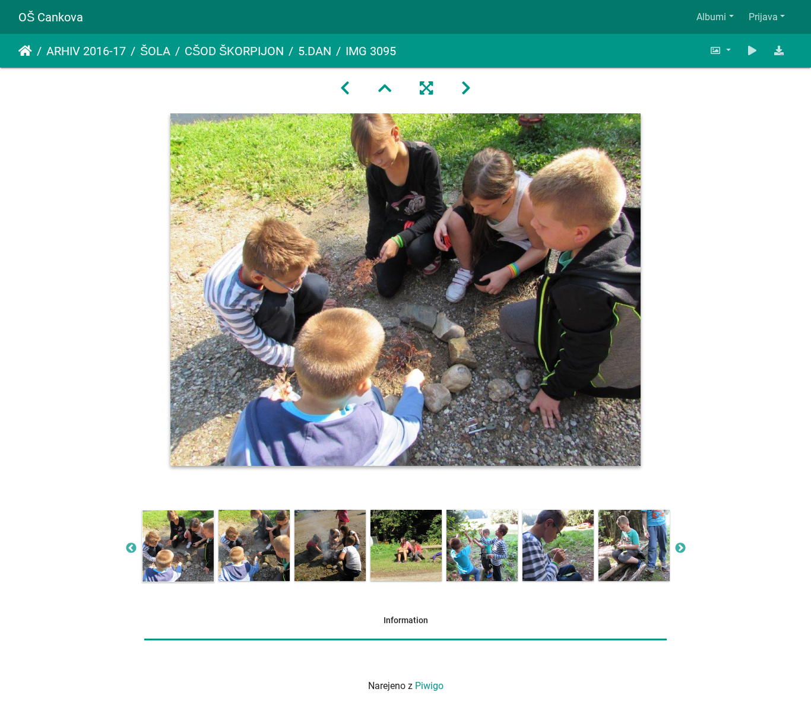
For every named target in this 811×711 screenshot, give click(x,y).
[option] (178, 546)
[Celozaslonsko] (426, 88)
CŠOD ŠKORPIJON (234, 51)
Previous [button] (131, 548)
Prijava (763, 17)
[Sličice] (385, 88)
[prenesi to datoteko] (779, 51)
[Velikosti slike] (720, 51)
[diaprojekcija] (752, 51)
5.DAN (314, 51)
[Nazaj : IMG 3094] (345, 88)
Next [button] (680, 548)
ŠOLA (155, 51)
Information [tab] (406, 620)
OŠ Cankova (50, 17)
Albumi (711, 17)
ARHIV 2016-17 (86, 51)
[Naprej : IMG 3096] (466, 88)
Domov (25, 51)
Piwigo (429, 685)
